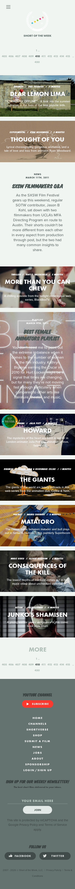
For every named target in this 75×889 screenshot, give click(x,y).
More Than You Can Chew (37, 285)
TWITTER (57, 856)
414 (62, 56)
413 (56, 56)
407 (17, 56)
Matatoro (37, 522)
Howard (37, 430)
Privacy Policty (53, 870)
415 (68, 56)
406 (11, 56)
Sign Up (45, 770)
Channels (37, 724)
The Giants (37, 480)
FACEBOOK (23, 856)
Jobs (37, 753)
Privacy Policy (28, 825)
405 (4, 56)
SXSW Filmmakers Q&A (37, 186)
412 (50, 56)
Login (28, 770)
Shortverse (37, 729)
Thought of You (37, 139)
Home (37, 718)
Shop (37, 735)
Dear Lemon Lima (37, 94)
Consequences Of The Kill (38, 569)
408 (24, 56)
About (38, 758)
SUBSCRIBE (40, 704)
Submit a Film (37, 741)
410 (37, 56)
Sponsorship (37, 764)
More (37, 649)
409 (31, 56)
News (37, 747)
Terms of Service (56, 825)
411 (43, 56)
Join (37, 810)
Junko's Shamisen (38, 615)
